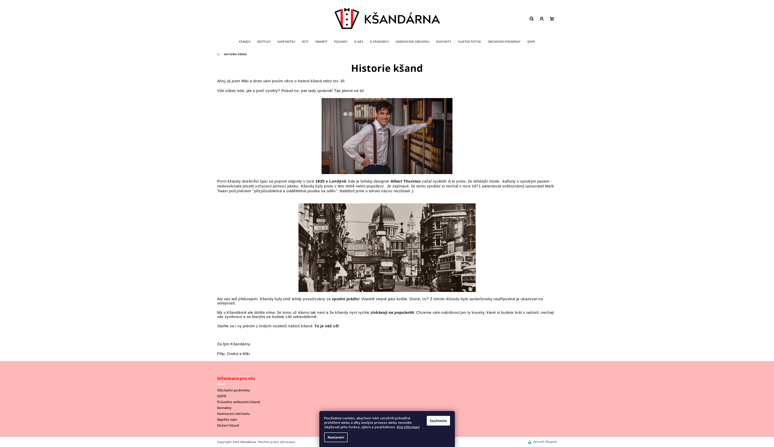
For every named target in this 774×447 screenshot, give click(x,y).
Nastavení (336, 437)
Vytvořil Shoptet (545, 442)
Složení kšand (228, 425)
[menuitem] (245, 41)
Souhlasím (438, 420)
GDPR (221, 396)
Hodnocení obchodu (233, 413)
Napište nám (227, 419)
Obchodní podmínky (233, 390)
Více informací (408, 427)
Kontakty (224, 408)
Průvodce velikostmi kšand (238, 402)
